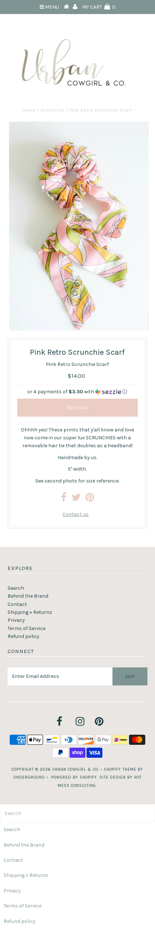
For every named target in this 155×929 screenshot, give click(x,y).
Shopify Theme (120, 769)
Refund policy (23, 636)
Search (16, 588)
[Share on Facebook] (64, 499)
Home (29, 110)
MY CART (98, 7)
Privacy (16, 620)
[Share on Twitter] (76, 499)
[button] (77, 392)
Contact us (75, 514)
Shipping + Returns (30, 612)
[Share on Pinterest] (89, 499)
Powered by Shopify (74, 777)
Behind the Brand (28, 596)
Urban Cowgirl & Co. (75, 769)
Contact (17, 604)
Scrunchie (53, 110)
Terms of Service (26, 628)
